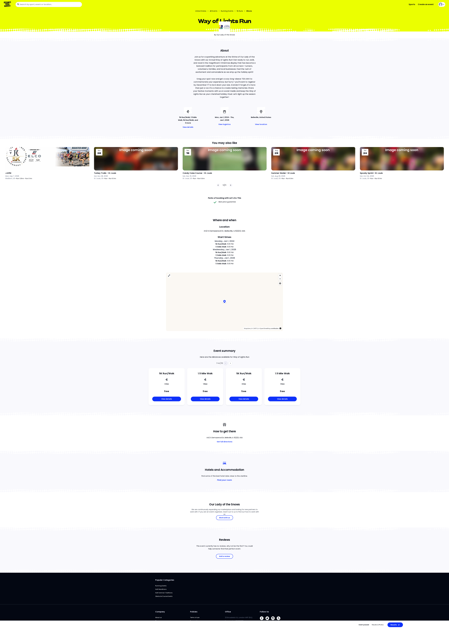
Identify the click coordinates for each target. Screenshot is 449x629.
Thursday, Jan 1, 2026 (224, 258)
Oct (365, 150)
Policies (193, 611)
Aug (276, 150)
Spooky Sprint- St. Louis (371, 173)
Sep (10, 150)
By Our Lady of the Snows (224, 35)
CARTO (255, 328)
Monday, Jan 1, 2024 (224, 241)
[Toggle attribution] (280, 328)
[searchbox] (49, 4)
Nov (99, 150)
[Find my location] (280, 283)
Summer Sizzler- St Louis (283, 173)
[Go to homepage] (8, 4)
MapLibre (247, 328)
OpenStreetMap (265, 328)
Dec (187, 150)
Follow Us (264, 611)
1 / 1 (224, 185)
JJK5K (8, 173)
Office (228, 611)
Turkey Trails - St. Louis (105, 173)
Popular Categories (164, 580)
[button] (224, 302)
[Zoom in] (280, 275)
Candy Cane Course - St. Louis (197, 173)
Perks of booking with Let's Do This (224, 198)
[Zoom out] (280, 278)
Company (160, 611)
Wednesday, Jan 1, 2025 (224, 249)
